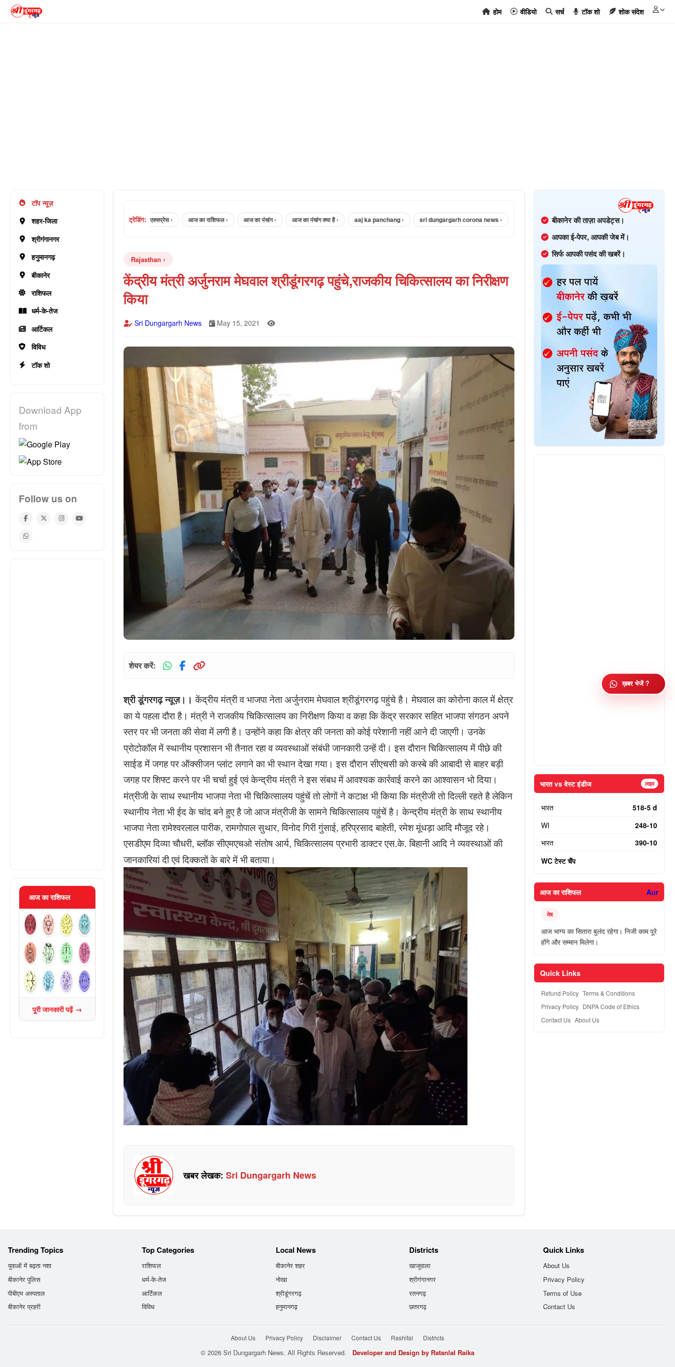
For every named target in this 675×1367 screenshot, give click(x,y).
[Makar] (48, 981)
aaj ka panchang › (355, 219)
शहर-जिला (44, 220)
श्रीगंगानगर (45, 239)
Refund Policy (560, 993)
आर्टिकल (42, 329)
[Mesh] (30, 925)
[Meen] (85, 981)
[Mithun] (66, 925)
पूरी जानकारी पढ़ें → (57, 1009)
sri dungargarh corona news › (436, 219)
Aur (652, 892)
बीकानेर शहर (290, 1265)
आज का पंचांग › (235, 219)
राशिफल (41, 293)
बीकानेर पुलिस (24, 1279)
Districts (433, 1337)
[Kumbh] (66, 981)
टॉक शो (41, 365)
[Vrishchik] (85, 953)
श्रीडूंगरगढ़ (288, 1293)
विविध (38, 347)
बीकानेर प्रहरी (24, 1306)
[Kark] (85, 925)
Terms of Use (562, 1293)
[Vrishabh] (48, 925)
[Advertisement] (306, 112)
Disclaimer (327, 1337)
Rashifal (402, 1337)
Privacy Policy (560, 1006)
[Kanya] (48, 953)
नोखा (281, 1279)
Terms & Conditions (609, 993)
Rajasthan (146, 259)
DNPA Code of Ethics (611, 1006)
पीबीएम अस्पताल (26, 1293)
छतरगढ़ (417, 1306)
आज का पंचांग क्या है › (291, 219)
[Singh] (30, 953)
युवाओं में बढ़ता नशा (29, 1265)
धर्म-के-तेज (45, 310)
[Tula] (66, 953)
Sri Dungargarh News (168, 323)
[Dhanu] (30, 981)
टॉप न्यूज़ (42, 203)
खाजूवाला (419, 1265)
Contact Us (556, 1019)
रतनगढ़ (417, 1293)
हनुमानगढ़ (43, 257)
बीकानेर (41, 275)
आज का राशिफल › (184, 219)
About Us (587, 1019)
